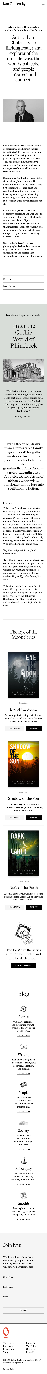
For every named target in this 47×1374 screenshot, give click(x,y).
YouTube (31, 1346)
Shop (6, 1352)
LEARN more (15, 728)
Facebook (8, 1346)
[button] (43, 4)
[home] (19, 4)
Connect (30, 1349)
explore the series (23, 966)
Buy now (34, 728)
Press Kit (31, 1352)
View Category (23, 1036)
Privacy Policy (9, 1369)
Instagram (8, 1349)
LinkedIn (30, 1343)
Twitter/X (8, 1343)
